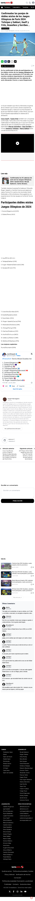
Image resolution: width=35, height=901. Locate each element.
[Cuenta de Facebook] (14, 892)
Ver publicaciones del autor (12, 428)
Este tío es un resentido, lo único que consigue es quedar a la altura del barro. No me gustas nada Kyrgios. (17, 621)
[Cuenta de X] (10, 892)
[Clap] (5, 440)
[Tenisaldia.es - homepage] (7, 2)
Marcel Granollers (15, 126)
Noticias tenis (5, 28)
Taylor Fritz (14, 119)
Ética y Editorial (10, 874)
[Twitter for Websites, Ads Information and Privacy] (31, 382)
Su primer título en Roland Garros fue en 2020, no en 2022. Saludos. (17, 630)
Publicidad (7, 884)
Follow (18, 355)
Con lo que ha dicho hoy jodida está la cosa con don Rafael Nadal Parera (17, 661)
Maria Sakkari (24, 128)
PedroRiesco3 (9, 683)
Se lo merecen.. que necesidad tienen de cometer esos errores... (17, 679)
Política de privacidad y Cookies (23, 871)
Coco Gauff (5, 119)
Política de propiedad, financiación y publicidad (17, 881)
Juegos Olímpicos (24, 72)
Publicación (17, 501)
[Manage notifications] (31, 898)
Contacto (16, 884)
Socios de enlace (25, 884)
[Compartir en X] (8, 61)
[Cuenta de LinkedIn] (21, 892)
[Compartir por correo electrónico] (12, 61)
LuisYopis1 (8, 634)
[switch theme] (30, 3)
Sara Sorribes (27, 126)
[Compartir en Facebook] (5, 61)
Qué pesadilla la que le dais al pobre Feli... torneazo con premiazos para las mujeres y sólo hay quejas (17, 688)
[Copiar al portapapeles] (15, 61)
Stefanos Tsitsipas (12, 128)
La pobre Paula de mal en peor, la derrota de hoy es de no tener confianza (17, 646)
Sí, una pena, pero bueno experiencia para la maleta (15, 654)
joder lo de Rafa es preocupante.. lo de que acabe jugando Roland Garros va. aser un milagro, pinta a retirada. (17, 670)
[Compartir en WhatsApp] (2, 61)
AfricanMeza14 (10, 625)
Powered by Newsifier (17, 895)
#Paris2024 (6, 359)
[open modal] (33, 3)
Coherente (8, 616)
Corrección (17, 878)
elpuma (8, 607)
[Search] (27, 3)
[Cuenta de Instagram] (17, 892)
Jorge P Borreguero (9, 30)
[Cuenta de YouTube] (25, 892)
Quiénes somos (7, 871)
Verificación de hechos (23, 874)
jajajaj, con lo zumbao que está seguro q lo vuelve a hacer (17, 638)
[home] (2, 7)
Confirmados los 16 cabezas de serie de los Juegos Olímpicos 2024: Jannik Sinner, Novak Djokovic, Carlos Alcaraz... (21, 180)
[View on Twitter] (32, 355)
